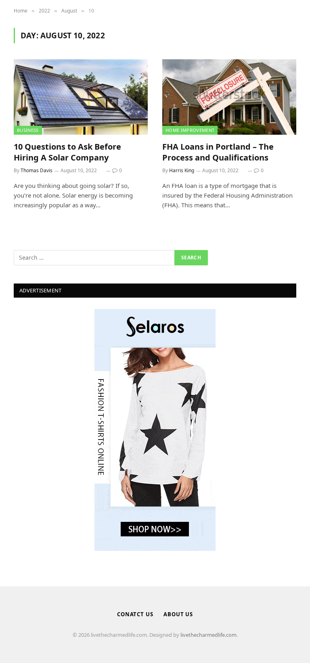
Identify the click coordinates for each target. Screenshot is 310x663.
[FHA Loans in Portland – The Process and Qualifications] (229, 97)
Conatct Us (135, 614)
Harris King (181, 170)
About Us (178, 614)
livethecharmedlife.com (208, 634)
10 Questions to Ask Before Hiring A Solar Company (67, 152)
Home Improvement (189, 130)
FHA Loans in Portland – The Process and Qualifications (218, 152)
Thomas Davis (36, 170)
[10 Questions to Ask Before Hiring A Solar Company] (81, 97)
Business (28, 130)
